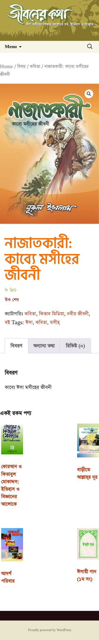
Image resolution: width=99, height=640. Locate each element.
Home (6, 66)
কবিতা (35, 66)
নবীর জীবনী (78, 313)
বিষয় (21, 66)
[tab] (16, 345)
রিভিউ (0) (75, 345)
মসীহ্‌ (55, 322)
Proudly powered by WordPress (49, 630)
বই (7, 322)
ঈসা (29, 322)
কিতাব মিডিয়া (51, 313)
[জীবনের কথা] (49, 20)
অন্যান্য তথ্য (44, 345)
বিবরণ (16, 345)
